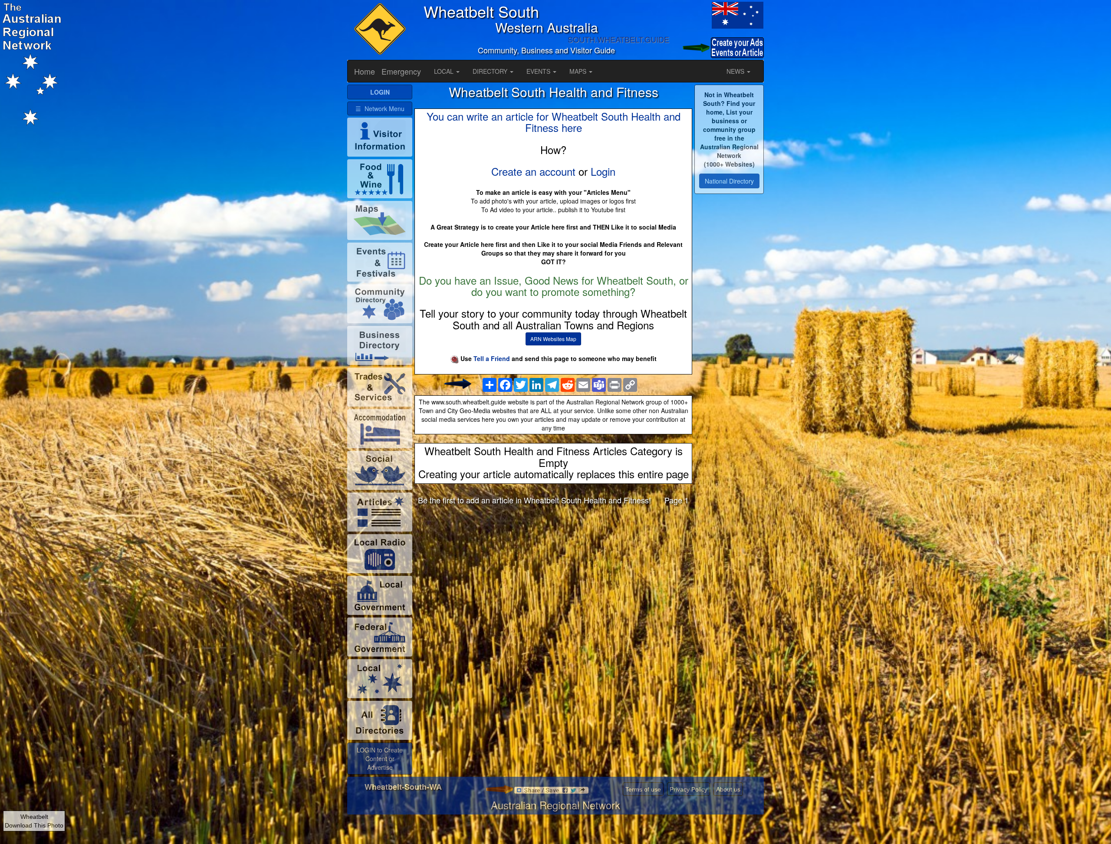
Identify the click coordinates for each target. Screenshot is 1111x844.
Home (364, 71)
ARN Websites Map (553, 338)
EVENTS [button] (539, 71)
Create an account (533, 171)
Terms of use (643, 789)
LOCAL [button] (444, 71)
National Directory (729, 181)
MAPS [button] (578, 71)
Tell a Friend (491, 358)
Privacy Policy (688, 789)
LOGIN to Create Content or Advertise (380, 758)
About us (728, 789)
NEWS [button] (736, 71)
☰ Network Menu (379, 108)
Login (603, 171)
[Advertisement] (553, 579)
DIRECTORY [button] (491, 71)
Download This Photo (34, 825)
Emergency (401, 71)
